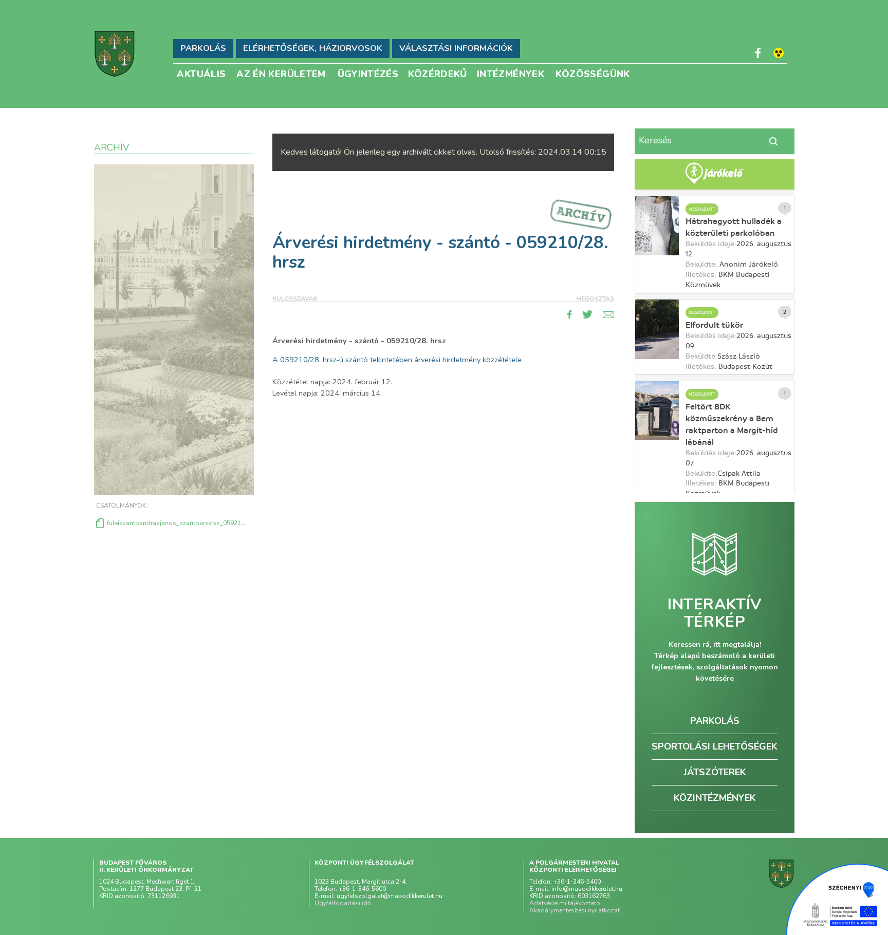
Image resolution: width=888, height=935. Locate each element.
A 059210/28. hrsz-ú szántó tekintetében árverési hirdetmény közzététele (397, 359)
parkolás (714, 721)
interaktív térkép (715, 613)
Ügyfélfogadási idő (342, 903)
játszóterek (714, 772)
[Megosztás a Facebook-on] (569, 314)
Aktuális (201, 73)
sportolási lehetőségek (715, 746)
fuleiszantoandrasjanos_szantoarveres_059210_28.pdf (187, 523)
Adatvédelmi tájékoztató (564, 903)
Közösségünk (593, 73)
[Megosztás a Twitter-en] (587, 314)
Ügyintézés (368, 73)
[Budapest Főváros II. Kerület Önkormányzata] (115, 54)
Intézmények (510, 73)
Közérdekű (437, 73)
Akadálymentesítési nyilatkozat (574, 910)
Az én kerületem (280, 73)
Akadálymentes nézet (778, 53)
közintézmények (715, 798)
